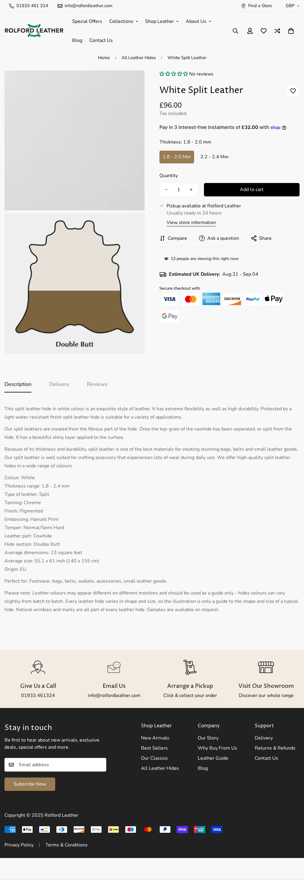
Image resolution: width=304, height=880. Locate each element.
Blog (77, 40)
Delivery (264, 738)
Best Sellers (154, 748)
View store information (191, 222)
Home (104, 58)
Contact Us (101, 40)
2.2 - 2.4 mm (214, 157)
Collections (121, 21)
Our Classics (154, 758)
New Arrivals (155, 738)
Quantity (168, 175)
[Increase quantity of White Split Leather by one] (191, 189)
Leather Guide (213, 758)
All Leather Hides (138, 58)
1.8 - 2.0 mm (177, 157)
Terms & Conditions (66, 845)
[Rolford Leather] (34, 31)
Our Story (208, 738)
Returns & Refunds (275, 748)
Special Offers (87, 21)
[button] (173, 74)
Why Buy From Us (217, 748)
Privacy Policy (19, 845)
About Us (196, 21)
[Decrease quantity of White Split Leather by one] (166, 189)
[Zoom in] (133, 83)
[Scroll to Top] (292, 847)
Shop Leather (159, 21)
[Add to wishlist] (293, 91)
